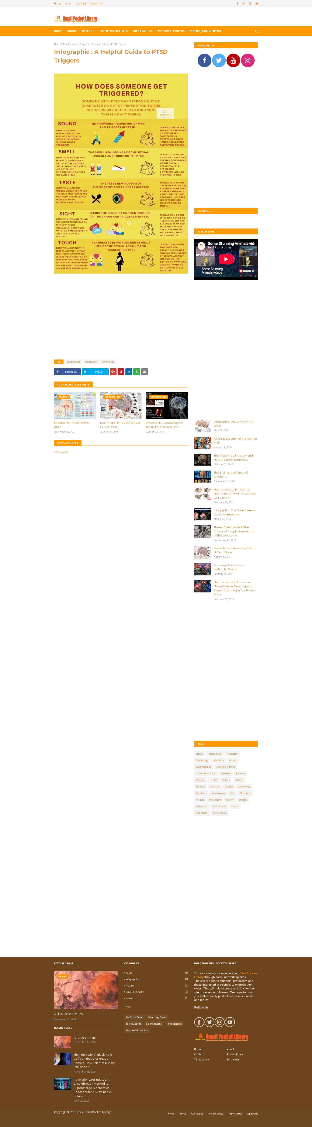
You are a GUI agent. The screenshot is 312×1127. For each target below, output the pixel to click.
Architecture (219, 812)
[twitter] (243, 3)
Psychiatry (91, 361)
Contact (81, 3)
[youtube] (256, 3)
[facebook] (237, 3)
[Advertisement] (121, 315)
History (230, 799)
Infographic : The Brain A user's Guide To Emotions (234, 512)
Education (202, 812)
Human (200, 786)
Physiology (215, 799)
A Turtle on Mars (68, 1014)
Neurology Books (157, 1017)
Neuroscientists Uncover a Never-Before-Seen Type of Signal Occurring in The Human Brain (235, 588)
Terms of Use (201, 1059)
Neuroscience (203, 766)
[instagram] (250, 3)
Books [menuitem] (72, 31)
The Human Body (205, 773)
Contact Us (197, 1113)
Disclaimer (233, 1059)
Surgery (243, 799)
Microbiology (218, 793)
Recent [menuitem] (87, 31)
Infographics (73, 361)
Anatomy (226, 773)
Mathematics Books (137, 1030)
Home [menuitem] (58, 31)
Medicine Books (134, 1017)
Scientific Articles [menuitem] (114, 31)
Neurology (232, 753)
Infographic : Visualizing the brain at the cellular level (164, 425)
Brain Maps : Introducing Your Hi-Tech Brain (120, 425)
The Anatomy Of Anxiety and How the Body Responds (233, 457)
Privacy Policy (235, 1054)
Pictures (240, 773)
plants (235, 806)
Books (199, 753)
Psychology (69, 44)
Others (232, 760)
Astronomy (244, 786)
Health (213, 780)
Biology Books (133, 1023)
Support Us (96, 3)
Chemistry (245, 793)
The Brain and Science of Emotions (231, 474)
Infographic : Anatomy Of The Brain (233, 424)
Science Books (154, 1023)
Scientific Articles (225, 766)
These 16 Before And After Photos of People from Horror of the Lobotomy (234, 531)
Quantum (201, 806)
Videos (225, 780)
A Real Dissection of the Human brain (235, 440)
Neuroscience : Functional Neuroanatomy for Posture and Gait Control (235, 493)
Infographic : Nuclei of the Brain (71, 425)
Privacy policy (215, 1113)
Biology (239, 780)
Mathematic (219, 806)
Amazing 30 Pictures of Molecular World (229, 567)
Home (57, 3)
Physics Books (174, 1023)
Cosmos (229, 786)
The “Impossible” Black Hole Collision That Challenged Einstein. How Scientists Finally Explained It (94, 1061)
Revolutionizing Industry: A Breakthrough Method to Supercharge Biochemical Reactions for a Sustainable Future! (92, 1088)
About (68, 3)
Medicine (219, 760)
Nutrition (201, 793)
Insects (200, 799)
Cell (232, 793)
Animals (214, 786)
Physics (200, 780)
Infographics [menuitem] (143, 31)
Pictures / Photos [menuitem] (171, 31)
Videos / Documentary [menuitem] (205, 31)
